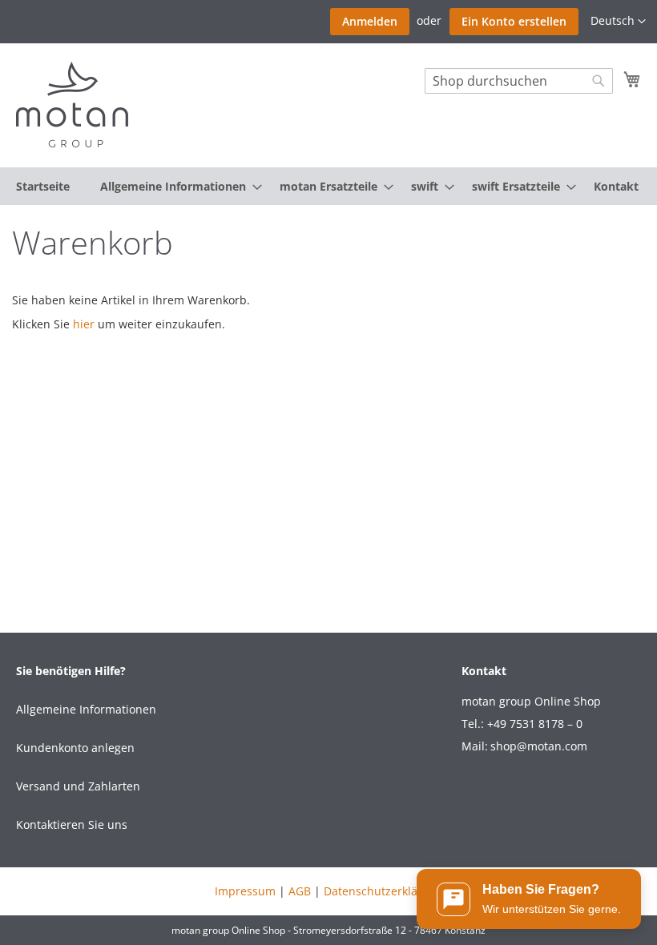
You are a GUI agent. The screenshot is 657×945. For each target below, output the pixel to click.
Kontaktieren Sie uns (71, 824)
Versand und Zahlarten (78, 786)
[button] (618, 21)
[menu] (328, 186)
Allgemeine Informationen (86, 709)
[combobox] (519, 81)
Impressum (245, 891)
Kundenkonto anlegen (75, 747)
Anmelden (369, 21)
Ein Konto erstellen (514, 21)
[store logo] (72, 104)
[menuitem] (42, 186)
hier (84, 324)
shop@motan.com (538, 746)
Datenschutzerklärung (383, 891)
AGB (299, 891)
